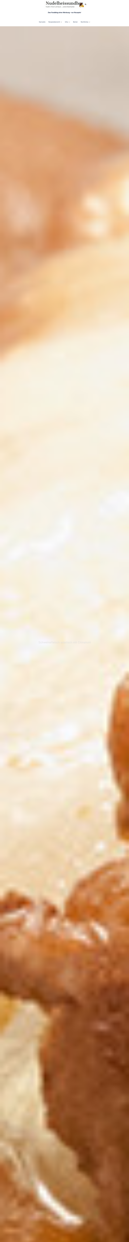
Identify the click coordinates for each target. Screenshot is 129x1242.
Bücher (75, 22)
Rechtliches (84, 22)
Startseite (42, 22)
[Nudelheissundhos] (64, 4)
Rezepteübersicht (54, 22)
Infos (66, 22)
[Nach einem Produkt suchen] (85, 4)
